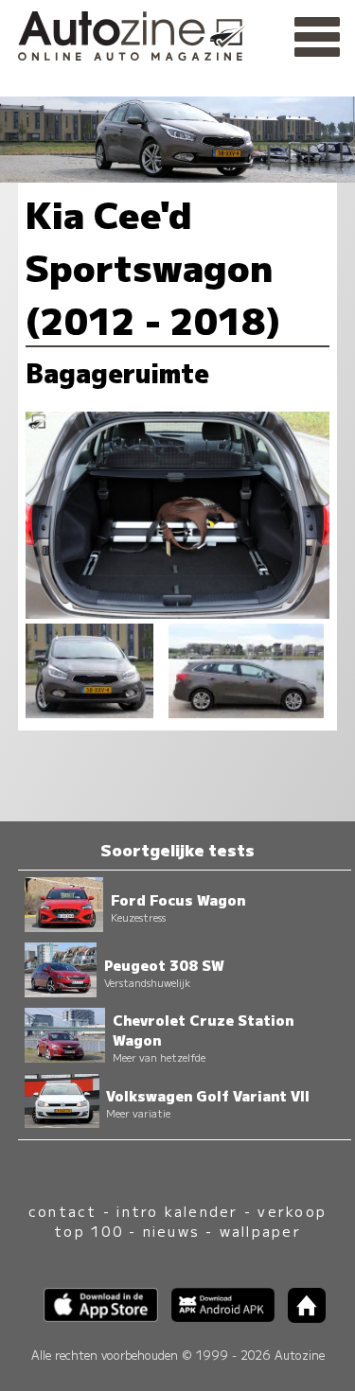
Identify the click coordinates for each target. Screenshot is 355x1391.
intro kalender (177, 1211)
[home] (300, 1317)
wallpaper (260, 1231)
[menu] (317, 38)
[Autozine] (177, 33)
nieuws (171, 1231)
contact (63, 1211)
